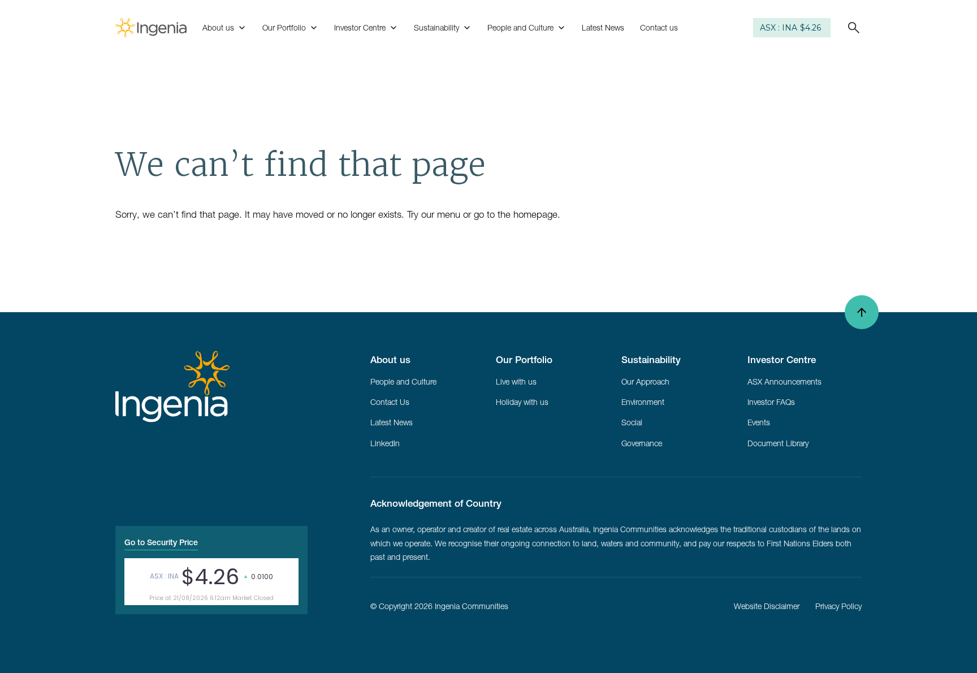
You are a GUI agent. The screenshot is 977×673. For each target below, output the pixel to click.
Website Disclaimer (766, 606)
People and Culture (520, 28)
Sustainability (436, 28)
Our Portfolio (284, 28)
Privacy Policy (838, 606)
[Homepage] (151, 27)
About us (218, 28)
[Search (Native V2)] (849, 27)
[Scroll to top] (862, 312)
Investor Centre (360, 28)
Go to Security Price (161, 542)
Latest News (603, 28)
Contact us (659, 28)
